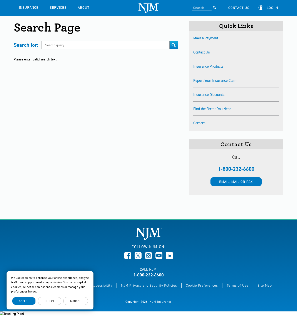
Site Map (264, 285)
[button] (269, 8)
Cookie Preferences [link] (202, 285)
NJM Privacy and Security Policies (149, 285)
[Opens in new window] (127, 257)
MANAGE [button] (75, 301)
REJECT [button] (49, 301)
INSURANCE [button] (28, 7)
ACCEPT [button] (24, 301)
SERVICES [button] (58, 7)
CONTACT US (238, 7)
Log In (272, 7)
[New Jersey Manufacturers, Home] (148, 238)
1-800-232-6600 (236, 169)
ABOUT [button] (83, 7)
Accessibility (102, 285)
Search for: (26, 45)
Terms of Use (238, 285)
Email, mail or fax (236, 181)
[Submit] (215, 8)
